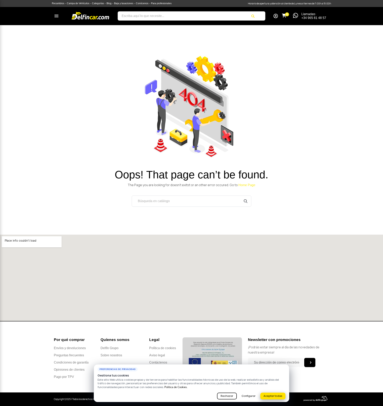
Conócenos (142, 3)
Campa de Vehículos (78, 3)
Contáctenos (158, 362)
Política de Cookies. (176, 387)
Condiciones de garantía (71, 362)
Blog (109, 3)
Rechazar (227, 396)
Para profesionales (161, 3)
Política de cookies (162, 348)
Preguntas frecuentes (69, 355)
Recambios (58, 3)
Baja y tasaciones (123, 3)
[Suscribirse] (309, 362)
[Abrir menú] (56, 16)
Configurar (249, 396)
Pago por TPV (64, 376)
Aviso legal (157, 355)
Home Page (246, 185)
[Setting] (275, 16)
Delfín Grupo (109, 348)
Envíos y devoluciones (70, 348)
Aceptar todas (273, 396)
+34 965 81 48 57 (313, 18)
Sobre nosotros (111, 355)
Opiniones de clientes (69, 369)
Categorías (98, 3)
